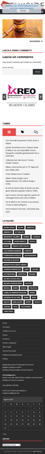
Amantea (30, 227)
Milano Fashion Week (13, 283)
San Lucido (17, 302)
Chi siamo (6, 327)
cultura (7, 241)
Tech (15, 307)
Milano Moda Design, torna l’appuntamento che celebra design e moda (20, 181)
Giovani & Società (11, 260)
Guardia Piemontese (12, 269)
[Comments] (35, 132)
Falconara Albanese (12, 251)
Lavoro (35, 269)
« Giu (4, 434)
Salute (7, 302)
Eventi (6, 246)
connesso (16, 62)
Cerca (37, 71)
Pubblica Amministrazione (15, 293)
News (15, 288)
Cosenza (36, 237)
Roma (26, 297)
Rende (32, 293)
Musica (7, 288)
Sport (28, 302)
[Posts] (9, 132)
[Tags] (22, 132)
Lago (26, 269)
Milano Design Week (12, 279)
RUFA (34, 297)
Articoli (5, 335)
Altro (20, 227)
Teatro (7, 307)
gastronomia (30, 255)
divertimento (20, 241)
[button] (41, 11)
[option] (22, 97)
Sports (37, 302)
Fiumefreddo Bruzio (12, 255)
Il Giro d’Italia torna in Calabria (18, 174)
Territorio (8, 311)
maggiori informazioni (26, 8)
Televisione (26, 307)
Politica (33, 288)
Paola (23, 288)
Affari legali (9, 227)
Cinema (26, 237)
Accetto (23, 11)
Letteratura (9, 274)
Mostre (28, 283)
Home (4, 323)
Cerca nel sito (8, 67)
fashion (28, 251)
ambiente (8, 232)
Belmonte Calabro (12, 237)
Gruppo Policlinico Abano (15, 265)
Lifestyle (22, 274)
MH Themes (37, 451)
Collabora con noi (9, 331)
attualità (19, 232)
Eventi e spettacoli (21, 246)
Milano (32, 274)
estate (32, 241)
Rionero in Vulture (12, 297)
